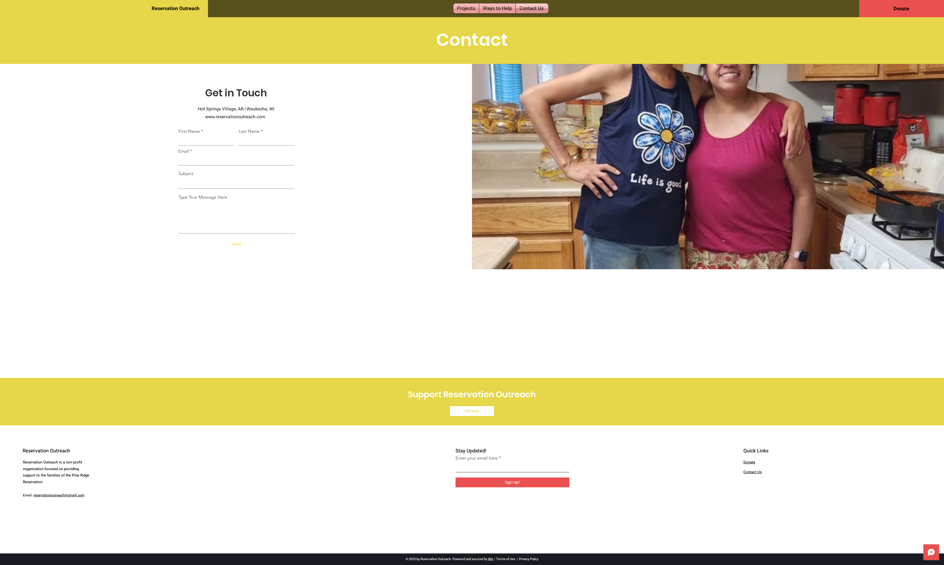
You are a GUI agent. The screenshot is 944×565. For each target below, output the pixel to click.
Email (183, 151)
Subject (185, 173)
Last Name (249, 131)
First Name (189, 131)
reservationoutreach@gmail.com (58, 495)
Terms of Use (505, 559)
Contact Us (752, 472)
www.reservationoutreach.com (236, 117)
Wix (490, 559)
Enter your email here (477, 458)
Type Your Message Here (202, 197)
